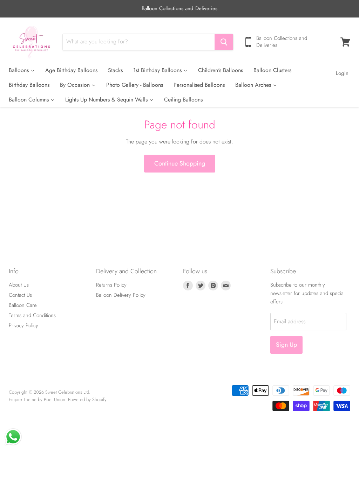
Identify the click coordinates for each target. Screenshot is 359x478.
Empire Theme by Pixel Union (37, 399)
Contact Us (20, 295)
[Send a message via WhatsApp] (13, 437)
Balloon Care (23, 305)
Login (342, 73)
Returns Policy (111, 285)
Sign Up (286, 344)
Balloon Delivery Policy (120, 295)
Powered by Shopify (87, 399)
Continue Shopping (179, 163)
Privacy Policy (23, 325)
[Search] (224, 42)
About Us (19, 285)
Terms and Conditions (32, 315)
